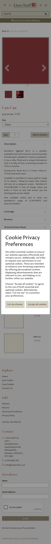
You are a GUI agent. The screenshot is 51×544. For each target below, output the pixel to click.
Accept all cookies (37, 304)
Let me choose (15, 304)
